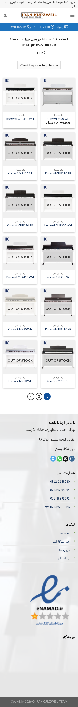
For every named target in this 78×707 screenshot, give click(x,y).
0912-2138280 (60, 481)
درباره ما (64, 550)
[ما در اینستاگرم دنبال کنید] (72, 459)
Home (46, 39)
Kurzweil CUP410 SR (58, 329)
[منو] (72, 15)
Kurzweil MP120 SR (19, 173)
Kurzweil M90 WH (58, 118)
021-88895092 (60, 498)
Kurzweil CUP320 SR (20, 225)
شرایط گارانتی (61, 541)
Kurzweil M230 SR (57, 381)
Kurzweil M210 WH (20, 381)
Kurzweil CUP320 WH (58, 225)
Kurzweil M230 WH (20, 329)
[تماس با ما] (59, 459)
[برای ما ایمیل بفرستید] (65, 459)
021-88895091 (60, 490)
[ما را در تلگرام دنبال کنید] (53, 459)
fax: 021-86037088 (57, 507)
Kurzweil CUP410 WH (20, 277)
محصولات (64, 533)
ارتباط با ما (63, 558)
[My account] (5, 15)
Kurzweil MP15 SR (58, 277)
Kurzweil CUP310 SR (58, 173)
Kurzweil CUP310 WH (20, 118)
